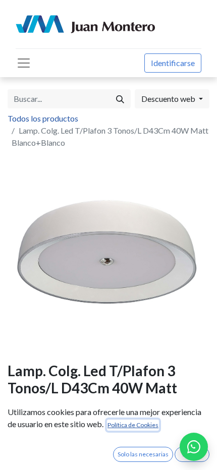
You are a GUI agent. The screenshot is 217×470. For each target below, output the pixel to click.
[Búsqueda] (120, 98)
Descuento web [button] (169, 98)
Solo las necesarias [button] (143, 454)
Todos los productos (43, 118)
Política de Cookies (132, 425)
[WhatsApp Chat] (194, 447)
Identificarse (173, 63)
